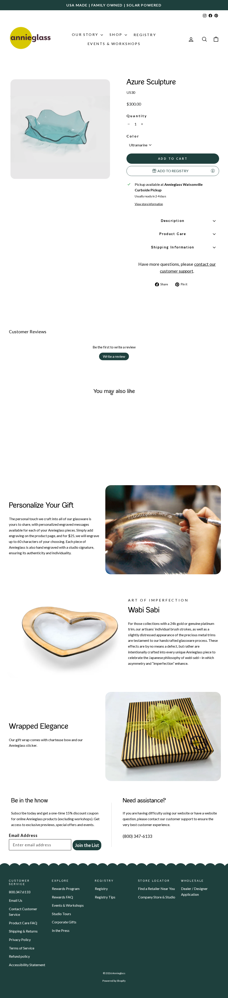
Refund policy (19, 956)
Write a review (114, 356)
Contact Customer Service (23, 912)
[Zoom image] (60, 129)
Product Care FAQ (23, 923)
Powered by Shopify (114, 980)
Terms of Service (21, 948)
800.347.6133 (19, 892)
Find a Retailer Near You (156, 888)
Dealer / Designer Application (194, 891)
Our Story (86, 34)
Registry (145, 35)
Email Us (15, 900)
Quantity (136, 116)
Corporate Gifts (64, 922)
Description (173, 221)
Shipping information (173, 247)
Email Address (23, 835)
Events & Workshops (114, 43)
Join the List (87, 845)
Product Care (172, 234)
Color (132, 136)
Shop (117, 34)
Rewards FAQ (62, 897)
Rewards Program (65, 888)
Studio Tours (61, 914)
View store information (149, 204)
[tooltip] (212, 170)
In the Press (60, 930)
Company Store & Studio (156, 897)
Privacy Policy (20, 939)
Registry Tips (105, 897)
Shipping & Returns (23, 931)
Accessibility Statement (27, 965)
